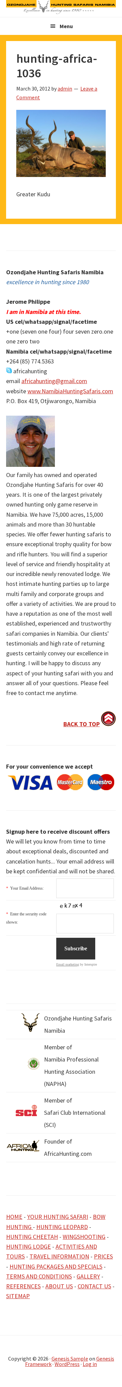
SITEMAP (18, 1296)
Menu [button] (66, 26)
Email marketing (67, 964)
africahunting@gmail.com (54, 381)
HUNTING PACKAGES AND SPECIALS (55, 1266)
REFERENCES (23, 1286)
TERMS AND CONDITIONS (39, 1276)
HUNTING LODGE (28, 1246)
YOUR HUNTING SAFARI (57, 1217)
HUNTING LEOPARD (62, 1227)
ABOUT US (59, 1286)
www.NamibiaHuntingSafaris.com (70, 391)
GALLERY (88, 1276)
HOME (14, 1217)
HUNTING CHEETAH (32, 1237)
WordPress (67, 1364)
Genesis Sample (70, 1358)
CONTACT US (94, 1286)
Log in (90, 1364)
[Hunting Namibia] (61, 12)
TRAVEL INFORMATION (59, 1256)
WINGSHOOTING (84, 1237)
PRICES (103, 1256)
